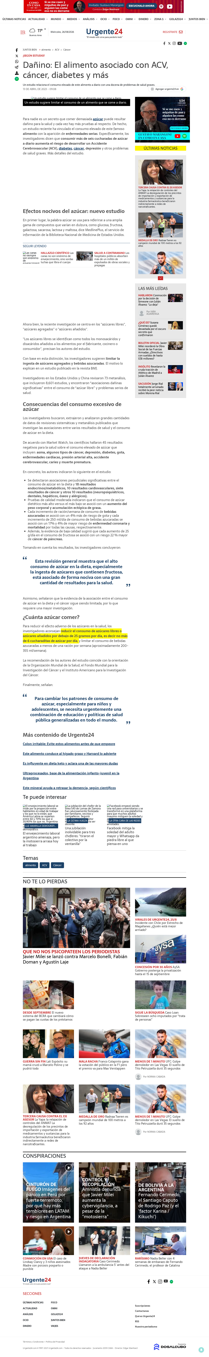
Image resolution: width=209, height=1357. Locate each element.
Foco (116, 19)
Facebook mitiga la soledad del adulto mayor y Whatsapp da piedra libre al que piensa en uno (123, 836)
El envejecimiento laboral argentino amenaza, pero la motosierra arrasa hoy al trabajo (41, 839)
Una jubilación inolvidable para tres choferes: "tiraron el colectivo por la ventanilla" (80, 836)
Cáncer (57, 865)
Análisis (89, 19)
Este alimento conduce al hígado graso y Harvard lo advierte (69, 753)
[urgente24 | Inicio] (182, 1332)
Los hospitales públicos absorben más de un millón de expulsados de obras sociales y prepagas (112, 259)
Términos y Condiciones (33, 1341)
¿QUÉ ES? (144, 322)
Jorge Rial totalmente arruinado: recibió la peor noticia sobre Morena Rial (151, 388)
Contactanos (142, 1311)
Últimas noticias (14, 19)
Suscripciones (142, 1306)
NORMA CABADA (156, 1076)
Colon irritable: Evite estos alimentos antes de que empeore (69, 743)
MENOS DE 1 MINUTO (150, 1061)
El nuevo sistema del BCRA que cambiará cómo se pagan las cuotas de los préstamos (48, 1016)
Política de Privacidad (55, 1341)
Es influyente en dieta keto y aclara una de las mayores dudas (70, 763)
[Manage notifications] (201, 1349)
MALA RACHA (88, 1061)
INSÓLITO (144, 366)
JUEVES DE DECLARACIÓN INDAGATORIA (97, 1260)
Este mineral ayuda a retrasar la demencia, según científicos (69, 788)
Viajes (54, 1326)
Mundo (56, 19)
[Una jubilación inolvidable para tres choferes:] (83, 824)
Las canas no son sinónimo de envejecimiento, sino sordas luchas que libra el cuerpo (57, 257)
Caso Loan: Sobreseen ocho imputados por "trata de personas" (160, 1016)
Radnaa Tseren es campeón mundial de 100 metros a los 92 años (103, 1120)
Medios (72, 19)
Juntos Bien (197, 19)
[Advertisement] (76, 181)
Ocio (103, 19)
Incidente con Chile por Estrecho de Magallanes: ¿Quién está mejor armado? (159, 926)
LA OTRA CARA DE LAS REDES (124, 820)
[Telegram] (16, 67)
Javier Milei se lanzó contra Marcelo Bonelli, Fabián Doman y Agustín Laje (75, 959)
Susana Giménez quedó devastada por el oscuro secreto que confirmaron (152, 328)
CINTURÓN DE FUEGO (41, 1187)
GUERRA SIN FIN (34, 1061)
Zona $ (159, 19)
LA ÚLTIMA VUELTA (77, 820)
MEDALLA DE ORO (92, 1116)
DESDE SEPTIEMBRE (37, 1012)
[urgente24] (37, 1284)
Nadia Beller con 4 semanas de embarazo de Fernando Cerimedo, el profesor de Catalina (159, 1262)
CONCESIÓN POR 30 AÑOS (154, 967)
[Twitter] (17, 56)
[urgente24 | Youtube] (179, 43)
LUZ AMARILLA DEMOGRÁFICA (41, 826)
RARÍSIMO (142, 1258)
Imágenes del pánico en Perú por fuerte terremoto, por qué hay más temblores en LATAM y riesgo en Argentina (48, 1202)
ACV (44, 865)
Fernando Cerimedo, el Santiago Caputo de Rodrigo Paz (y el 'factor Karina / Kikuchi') (159, 1205)
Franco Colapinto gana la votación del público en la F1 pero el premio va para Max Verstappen (104, 1065)
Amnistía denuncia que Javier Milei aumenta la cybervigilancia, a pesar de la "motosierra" (101, 1202)
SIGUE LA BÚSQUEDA (150, 1012)
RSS (137, 1321)
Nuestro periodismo (146, 1326)
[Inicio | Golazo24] (185, 43)
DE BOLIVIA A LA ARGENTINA (156, 1187)
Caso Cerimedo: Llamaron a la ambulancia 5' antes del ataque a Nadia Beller (104, 1265)
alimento (30, 865)
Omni (129, 19)
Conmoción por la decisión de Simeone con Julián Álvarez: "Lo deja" (152, 300)
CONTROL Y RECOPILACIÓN (98, 1182)
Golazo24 (176, 19)
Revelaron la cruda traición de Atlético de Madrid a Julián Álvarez (151, 371)
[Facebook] (17, 50)
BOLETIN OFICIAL (149, 343)
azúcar (98, 119)
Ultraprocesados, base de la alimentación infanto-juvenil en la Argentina (71, 776)
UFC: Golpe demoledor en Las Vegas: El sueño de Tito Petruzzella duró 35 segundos (160, 1065)
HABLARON (145, 295)
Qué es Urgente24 (145, 1316)
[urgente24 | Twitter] (169, 43)
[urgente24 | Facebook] (164, 43)
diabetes (65, 148)
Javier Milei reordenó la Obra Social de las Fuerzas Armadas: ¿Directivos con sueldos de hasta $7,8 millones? (152, 351)
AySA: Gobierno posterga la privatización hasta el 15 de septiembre (158, 970)
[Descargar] (17, 73)
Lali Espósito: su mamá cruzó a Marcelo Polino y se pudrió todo (45, 1065)
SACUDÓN (145, 384)
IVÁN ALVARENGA (152, 313)
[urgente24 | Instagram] (174, 43)
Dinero (144, 19)
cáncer (79, 148)
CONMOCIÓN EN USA (38, 1258)
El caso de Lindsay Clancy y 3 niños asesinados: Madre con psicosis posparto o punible (47, 1263)
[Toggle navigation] (24, 32)
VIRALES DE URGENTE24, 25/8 (156, 919)
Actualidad (37, 19)
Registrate (170, 32)
